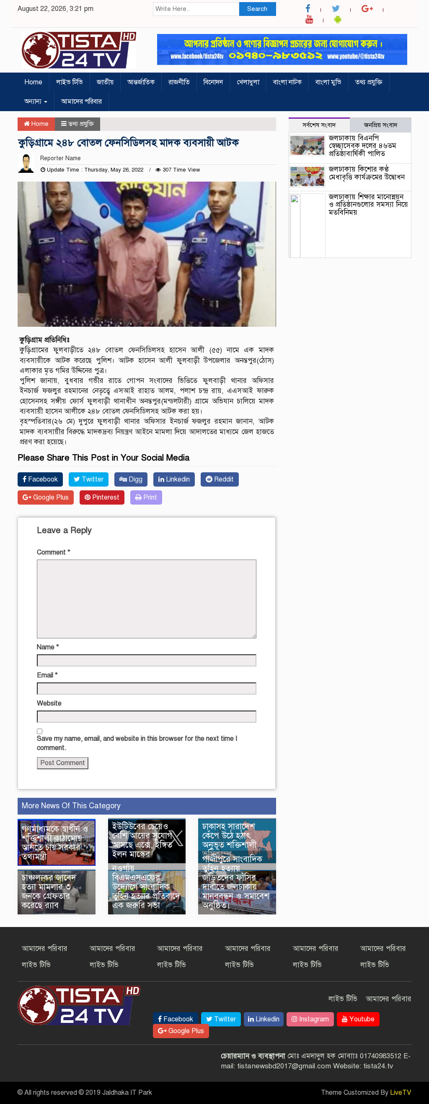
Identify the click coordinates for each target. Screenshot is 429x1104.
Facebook (42, 479)
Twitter (91, 479)
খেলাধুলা (248, 82)
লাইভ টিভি (69, 82)
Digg (134, 479)
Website (49, 703)
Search (257, 9)
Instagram (313, 1019)
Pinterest (104, 497)
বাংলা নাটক (287, 82)
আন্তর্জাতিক (141, 82)
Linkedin (177, 479)
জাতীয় (105, 82)
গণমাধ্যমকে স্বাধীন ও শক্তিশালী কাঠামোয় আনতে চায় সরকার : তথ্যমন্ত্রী (55, 843)
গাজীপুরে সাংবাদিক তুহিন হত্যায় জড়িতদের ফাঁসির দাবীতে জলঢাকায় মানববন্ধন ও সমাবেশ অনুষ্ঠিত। (235, 882)
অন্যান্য (33, 101)
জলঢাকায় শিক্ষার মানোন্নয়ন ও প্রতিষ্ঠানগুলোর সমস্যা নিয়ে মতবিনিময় (368, 205)
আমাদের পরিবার (81, 101)
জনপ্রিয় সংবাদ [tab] (381, 125)
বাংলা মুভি (328, 82)
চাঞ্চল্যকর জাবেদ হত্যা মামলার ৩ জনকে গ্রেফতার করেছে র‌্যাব (49, 891)
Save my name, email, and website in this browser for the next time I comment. (137, 743)
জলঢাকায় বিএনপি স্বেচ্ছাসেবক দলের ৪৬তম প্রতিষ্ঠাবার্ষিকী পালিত (362, 146)
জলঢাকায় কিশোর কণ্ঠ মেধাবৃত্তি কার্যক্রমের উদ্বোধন (367, 173)
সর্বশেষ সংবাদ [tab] (319, 125)
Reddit (223, 479)
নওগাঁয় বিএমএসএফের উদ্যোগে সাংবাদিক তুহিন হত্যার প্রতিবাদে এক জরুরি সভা (146, 887)
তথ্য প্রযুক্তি (368, 82)
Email (47, 675)
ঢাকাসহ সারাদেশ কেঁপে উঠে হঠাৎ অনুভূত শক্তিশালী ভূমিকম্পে (229, 840)
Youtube (361, 1019)
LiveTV (400, 1092)
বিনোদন (213, 82)
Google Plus (50, 497)
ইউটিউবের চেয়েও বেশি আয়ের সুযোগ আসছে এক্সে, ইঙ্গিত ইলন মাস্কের (142, 840)
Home (33, 82)
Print (149, 497)
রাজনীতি (179, 82)
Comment (53, 552)
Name (48, 647)
